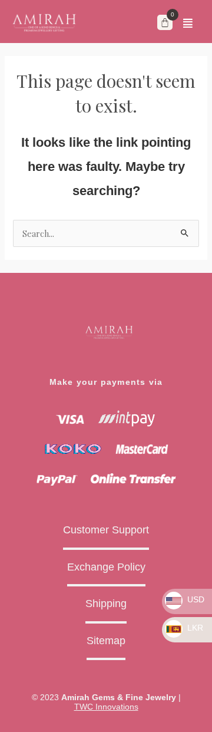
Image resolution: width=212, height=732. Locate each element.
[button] (188, 23)
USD (194, 599)
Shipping (106, 603)
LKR (194, 627)
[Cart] (165, 22)
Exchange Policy (106, 567)
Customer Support (106, 530)
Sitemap (106, 641)
